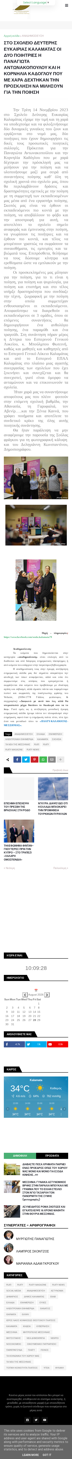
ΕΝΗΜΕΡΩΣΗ (55, 734)
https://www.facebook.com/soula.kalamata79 (28, 637)
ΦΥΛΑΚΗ (59, 1367)
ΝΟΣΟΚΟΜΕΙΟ (13, 1344)
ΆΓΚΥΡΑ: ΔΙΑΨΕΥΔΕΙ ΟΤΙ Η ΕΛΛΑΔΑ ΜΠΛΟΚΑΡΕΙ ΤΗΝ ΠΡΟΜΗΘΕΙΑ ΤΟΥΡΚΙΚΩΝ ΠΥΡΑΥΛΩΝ (53, 809)
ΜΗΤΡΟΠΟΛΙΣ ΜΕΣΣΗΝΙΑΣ (36, 1332)
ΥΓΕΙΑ (46, 1367)
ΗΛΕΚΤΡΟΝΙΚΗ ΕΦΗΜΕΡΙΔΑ (19, 739)
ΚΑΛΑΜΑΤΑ (42, 739)
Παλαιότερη (59, 868)
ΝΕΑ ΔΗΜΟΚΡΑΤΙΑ (36, 1338)
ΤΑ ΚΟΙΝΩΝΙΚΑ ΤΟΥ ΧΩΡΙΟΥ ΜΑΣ (22, 1355)
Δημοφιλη (20, 1156)
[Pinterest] (34, 759)
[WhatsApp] (43, 759)
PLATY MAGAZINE (14, 749)
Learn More (30, 1455)
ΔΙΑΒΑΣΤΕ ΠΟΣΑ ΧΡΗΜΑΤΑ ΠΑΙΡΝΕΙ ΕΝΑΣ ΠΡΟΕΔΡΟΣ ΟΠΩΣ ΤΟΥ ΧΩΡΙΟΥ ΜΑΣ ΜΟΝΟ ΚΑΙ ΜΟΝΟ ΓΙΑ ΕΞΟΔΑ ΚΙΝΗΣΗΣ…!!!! (45, 1170)
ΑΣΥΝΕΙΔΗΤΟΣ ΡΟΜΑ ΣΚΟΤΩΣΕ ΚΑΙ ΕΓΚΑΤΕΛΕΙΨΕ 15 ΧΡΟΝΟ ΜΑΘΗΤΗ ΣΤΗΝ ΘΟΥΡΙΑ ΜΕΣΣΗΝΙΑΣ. (43, 1210)
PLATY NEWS (33, 749)
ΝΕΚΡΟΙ (55, 1338)
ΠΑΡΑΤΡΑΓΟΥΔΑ (14, 1350)
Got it (47, 1455)
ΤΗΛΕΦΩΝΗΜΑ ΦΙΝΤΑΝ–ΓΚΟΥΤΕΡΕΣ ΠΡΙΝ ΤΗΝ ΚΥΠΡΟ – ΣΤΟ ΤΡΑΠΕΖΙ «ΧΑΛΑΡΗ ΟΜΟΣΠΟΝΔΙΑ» (19, 852)
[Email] (52, 759)
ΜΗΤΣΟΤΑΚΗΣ (13, 1338)
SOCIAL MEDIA (13, 1290)
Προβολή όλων (60, 770)
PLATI (36, 744)
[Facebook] (17, 759)
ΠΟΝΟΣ (45, 1350)
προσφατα (52, 1156)
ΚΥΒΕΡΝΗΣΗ (42, 1326)
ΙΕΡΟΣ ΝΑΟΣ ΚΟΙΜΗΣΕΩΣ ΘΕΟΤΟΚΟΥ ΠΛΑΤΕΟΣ (30, 1320)
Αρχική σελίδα (12, 36)
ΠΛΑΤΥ (31, 1350)
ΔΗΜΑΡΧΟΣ (12, 1296)
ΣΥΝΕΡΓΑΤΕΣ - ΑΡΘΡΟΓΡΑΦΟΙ (29, 1225)
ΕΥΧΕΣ (43, 1302)
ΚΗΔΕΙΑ (27, 1326)
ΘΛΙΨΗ (25, 1314)
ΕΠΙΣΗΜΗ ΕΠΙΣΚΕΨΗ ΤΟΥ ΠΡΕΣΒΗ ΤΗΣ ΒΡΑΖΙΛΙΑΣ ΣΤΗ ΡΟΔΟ (17, 807)
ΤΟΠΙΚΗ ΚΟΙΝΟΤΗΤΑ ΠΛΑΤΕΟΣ (22, 1367)
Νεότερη (10, 868)
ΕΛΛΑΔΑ (41, 734)
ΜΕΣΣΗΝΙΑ (11, 1332)
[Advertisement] (36, 911)
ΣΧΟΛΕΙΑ (56, 739)
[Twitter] (26, 759)
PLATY (46, 744)
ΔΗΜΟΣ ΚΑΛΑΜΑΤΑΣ (34, 1296)
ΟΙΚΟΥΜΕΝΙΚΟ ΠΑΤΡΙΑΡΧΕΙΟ (41, 1344)
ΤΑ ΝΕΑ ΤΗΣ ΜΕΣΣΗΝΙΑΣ (17, 744)
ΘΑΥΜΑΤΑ (11, 1314)
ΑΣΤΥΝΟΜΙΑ (57, 1290)
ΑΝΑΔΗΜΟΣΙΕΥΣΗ (33, 36)
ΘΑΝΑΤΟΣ (45, 1308)
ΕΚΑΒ (53, 1296)
